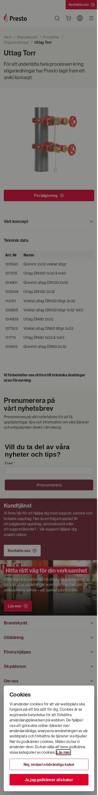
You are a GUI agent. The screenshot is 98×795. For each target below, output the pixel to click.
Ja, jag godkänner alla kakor (49, 779)
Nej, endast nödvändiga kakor (49, 764)
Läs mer (63, 752)
